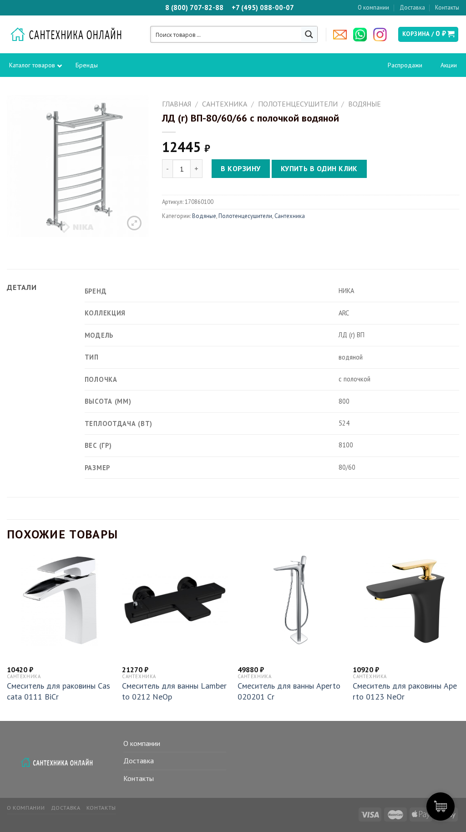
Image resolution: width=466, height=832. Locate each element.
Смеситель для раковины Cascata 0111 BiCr (58, 690)
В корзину (240, 168)
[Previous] (7, 637)
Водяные (364, 103)
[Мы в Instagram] (382, 34)
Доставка (412, 7)
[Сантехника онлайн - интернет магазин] (71, 34)
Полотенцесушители (298, 103)
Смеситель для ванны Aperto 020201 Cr (289, 690)
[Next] (459, 637)
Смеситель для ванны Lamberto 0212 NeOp (174, 690)
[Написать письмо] (342, 34)
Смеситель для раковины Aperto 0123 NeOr (405, 690)
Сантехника (224, 103)
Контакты (447, 7)
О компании (373, 7)
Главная (176, 103)
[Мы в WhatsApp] (362, 34)
